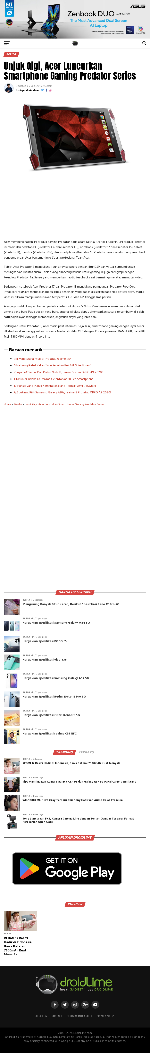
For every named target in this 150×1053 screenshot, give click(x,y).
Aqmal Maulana (29, 90)
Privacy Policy (105, 1016)
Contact (57, 1016)
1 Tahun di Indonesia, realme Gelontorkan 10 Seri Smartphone (53, 379)
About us (41, 1016)
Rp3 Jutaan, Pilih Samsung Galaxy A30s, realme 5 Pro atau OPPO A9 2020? (63, 392)
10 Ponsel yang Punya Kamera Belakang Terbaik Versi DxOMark (55, 386)
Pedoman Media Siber (79, 1016)
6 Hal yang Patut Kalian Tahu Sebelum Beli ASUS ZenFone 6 (52, 365)
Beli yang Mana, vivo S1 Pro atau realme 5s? (42, 359)
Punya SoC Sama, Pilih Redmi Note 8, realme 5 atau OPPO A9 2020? (58, 372)
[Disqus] (75, 467)
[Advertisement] (75, 206)
